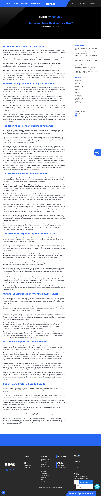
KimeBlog (83, 3)
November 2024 (79, 98)
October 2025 (78, 88)
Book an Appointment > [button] (81, 493)
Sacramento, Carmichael (44, 470)
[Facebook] (7, 470)
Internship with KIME (62, 467)
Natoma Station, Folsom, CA (44, 463)
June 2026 (77, 83)
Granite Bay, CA (44, 477)
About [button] (16, 3)
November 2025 (79, 86)
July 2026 (77, 82)
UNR (42, 479)
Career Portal (60, 465)
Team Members (28, 465)
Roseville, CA (44, 473)
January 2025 (78, 97)
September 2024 (79, 101)
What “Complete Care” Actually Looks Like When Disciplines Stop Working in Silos (85, 68)
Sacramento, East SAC (45, 467)
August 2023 (78, 102)
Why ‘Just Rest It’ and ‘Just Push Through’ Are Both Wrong (86, 49)
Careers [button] (73, 3)
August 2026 (78, 80)
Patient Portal (36, 3)
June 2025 (77, 91)
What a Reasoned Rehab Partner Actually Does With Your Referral (85, 52)
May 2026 (77, 85)
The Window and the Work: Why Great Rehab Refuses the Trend (86, 56)
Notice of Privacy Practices (80, 476)
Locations (24, 3)
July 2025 (77, 89)
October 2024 (78, 100)
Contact (92, 3)
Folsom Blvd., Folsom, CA (46, 460)
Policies (76, 473)
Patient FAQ (27, 467)
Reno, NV (43, 481)
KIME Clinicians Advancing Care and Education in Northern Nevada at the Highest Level (86, 60)
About (26, 463)
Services (7, 3)
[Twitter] (10, 470)
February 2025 (78, 95)
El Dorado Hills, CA (45, 475)
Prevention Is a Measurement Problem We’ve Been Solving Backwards (86, 71)
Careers (60, 463)
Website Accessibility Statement (82, 478)
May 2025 (77, 92)
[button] (97, 152)
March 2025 (78, 94)
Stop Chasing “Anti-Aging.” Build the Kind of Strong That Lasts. (86, 64)
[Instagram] (13, 470)
